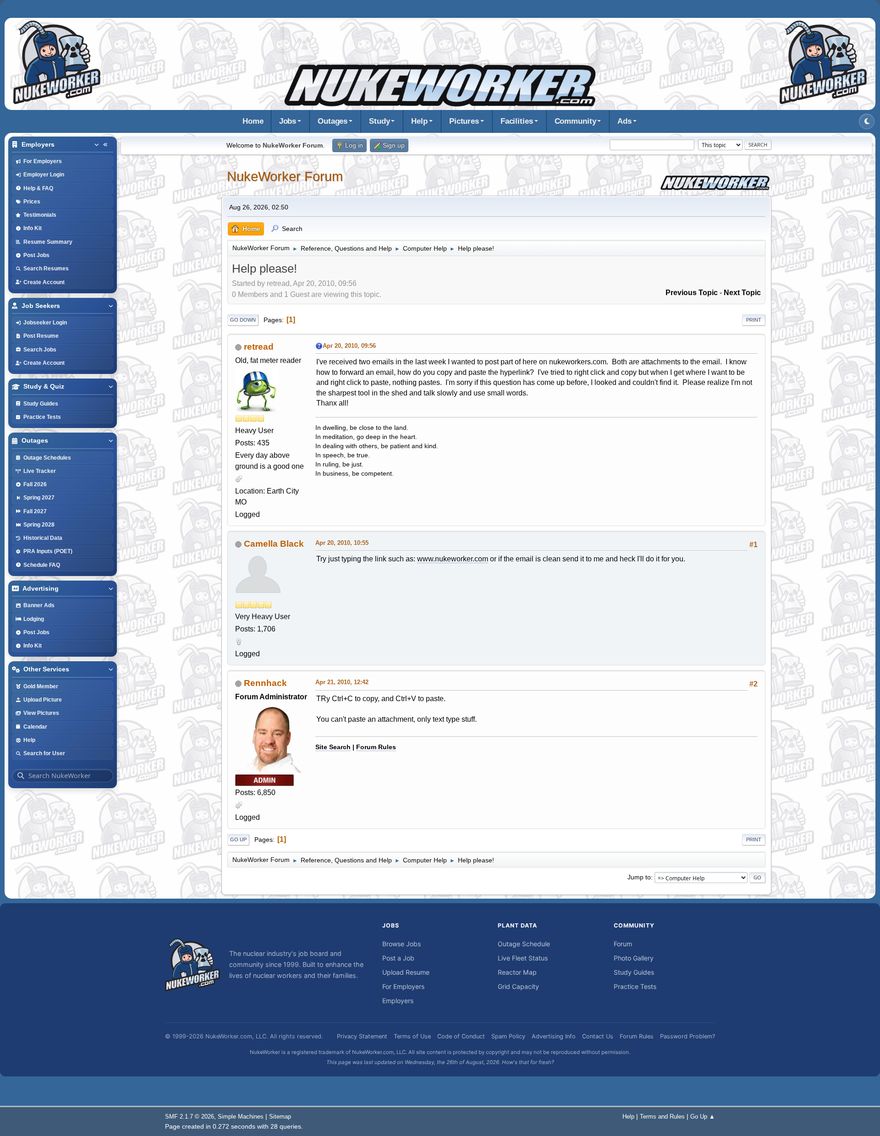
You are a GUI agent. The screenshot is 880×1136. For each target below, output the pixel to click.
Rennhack (265, 683)
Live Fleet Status (523, 958)
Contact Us (597, 1036)
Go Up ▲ (702, 1116)
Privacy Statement (362, 1036)
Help (419, 121)
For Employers (403, 986)
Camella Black (274, 544)
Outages (332, 121)
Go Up (238, 839)
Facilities (516, 121)
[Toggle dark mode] (866, 121)
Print (753, 320)
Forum (623, 944)
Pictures (464, 121)
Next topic (742, 292)
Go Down (243, 320)
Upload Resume (405, 972)
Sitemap (280, 1116)
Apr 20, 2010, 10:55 (341, 542)
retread (259, 346)
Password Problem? (687, 1036)
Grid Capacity (518, 986)
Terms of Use (412, 1036)
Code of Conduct (461, 1036)
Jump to (639, 877)
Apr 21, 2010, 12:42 (341, 682)
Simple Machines (241, 1116)
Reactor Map (517, 972)
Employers (397, 1000)
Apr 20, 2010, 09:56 (349, 345)
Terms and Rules (662, 1116)
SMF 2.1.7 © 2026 (189, 1116)
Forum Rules (376, 747)
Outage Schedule (524, 944)
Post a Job (398, 958)
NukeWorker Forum (285, 176)
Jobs (288, 121)
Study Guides (634, 972)
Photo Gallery (634, 958)
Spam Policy (508, 1036)
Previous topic (692, 292)
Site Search (333, 747)
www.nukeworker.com (452, 559)
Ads (624, 121)
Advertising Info (554, 1036)
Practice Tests (635, 986)
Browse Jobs (401, 944)
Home (253, 121)
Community (575, 121)
